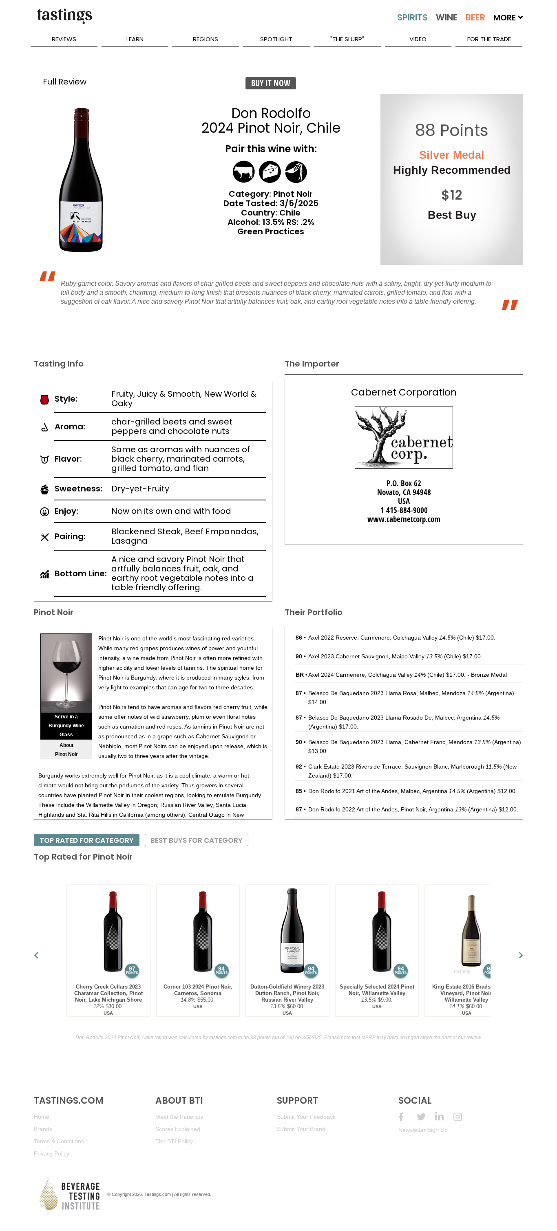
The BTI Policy (174, 1141)
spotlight (276, 39)
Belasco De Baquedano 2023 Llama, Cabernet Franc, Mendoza (399, 742)
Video (418, 39)
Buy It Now (270, 83)
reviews (64, 39)
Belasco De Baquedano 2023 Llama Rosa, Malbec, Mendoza (396, 693)
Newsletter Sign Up (423, 1130)
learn (135, 39)
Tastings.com (157, 1194)
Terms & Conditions (59, 1141)
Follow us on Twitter (426, 1116)
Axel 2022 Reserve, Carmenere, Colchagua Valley (381, 637)
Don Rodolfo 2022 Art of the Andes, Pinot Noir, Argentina (387, 809)
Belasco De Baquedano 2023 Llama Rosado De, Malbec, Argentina (404, 717)
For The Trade (489, 39)
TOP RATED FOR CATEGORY (87, 840)
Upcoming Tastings (462, 1116)
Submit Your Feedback (306, 1116)
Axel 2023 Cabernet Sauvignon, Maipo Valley (375, 656)
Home (41, 1116)
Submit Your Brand (301, 1129)
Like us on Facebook (407, 1116)
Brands (43, 1129)
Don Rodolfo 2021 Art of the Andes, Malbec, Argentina (386, 791)
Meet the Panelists (179, 1116)
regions (205, 39)
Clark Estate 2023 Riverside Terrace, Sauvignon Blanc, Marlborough (405, 766)
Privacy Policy (51, 1153)
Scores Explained (177, 1129)
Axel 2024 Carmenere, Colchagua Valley (367, 674)
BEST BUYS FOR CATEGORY (196, 840)
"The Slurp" (347, 39)
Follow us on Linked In (444, 1116)
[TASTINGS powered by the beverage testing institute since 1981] (64, 20)
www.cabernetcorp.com (403, 519)
